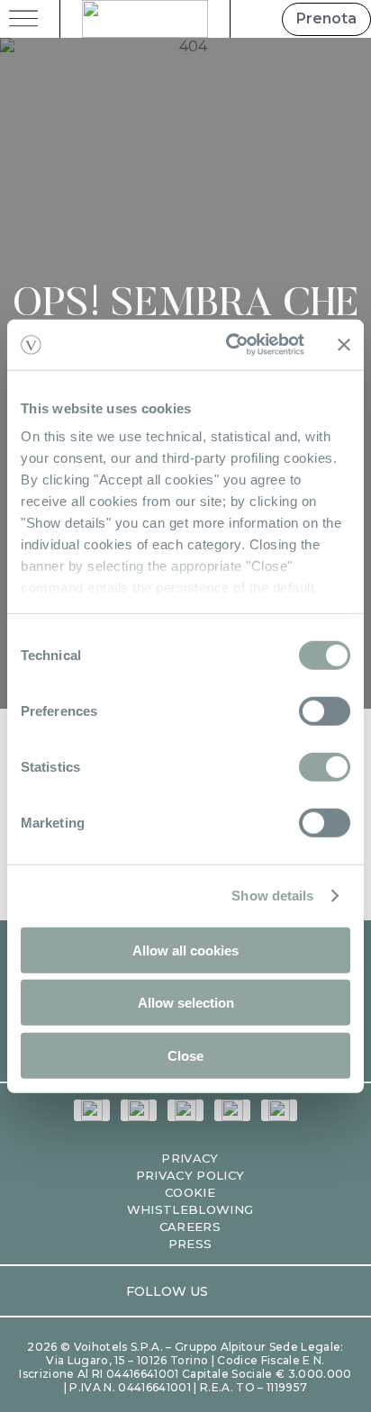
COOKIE (190, 1192)
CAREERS (190, 1226)
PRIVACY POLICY (190, 1175)
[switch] (324, 710)
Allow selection (186, 1002)
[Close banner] (344, 345)
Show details (272, 895)
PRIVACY (189, 1158)
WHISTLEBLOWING (190, 1209)
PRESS (190, 1243)
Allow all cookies (185, 949)
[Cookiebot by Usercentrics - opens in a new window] (229, 345)
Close (185, 1055)
